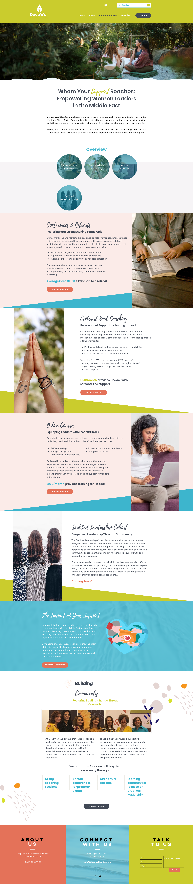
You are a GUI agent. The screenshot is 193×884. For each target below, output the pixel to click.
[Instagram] (94, 876)
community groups (136, 748)
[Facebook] (100, 876)
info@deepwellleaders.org (97, 862)
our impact (66, 650)
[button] (148, 4)
